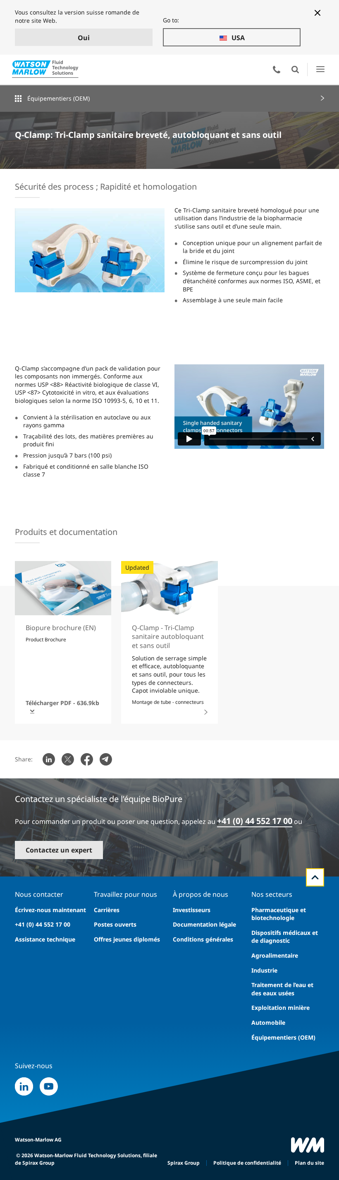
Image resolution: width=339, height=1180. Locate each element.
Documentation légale (204, 924)
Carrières (106, 910)
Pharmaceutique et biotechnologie (278, 914)
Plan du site (309, 1162)
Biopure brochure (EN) (61, 627)
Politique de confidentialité (247, 1162)
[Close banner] (317, 12)
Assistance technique (45, 939)
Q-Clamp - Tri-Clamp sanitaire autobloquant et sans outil (168, 636)
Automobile (268, 1022)
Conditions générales (203, 939)
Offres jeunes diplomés (127, 939)
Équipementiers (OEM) (58, 98)
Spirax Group (183, 1162)
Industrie (264, 970)
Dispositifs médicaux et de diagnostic (284, 937)
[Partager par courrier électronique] (106, 759)
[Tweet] (68, 759)
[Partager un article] (49, 759)
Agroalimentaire (274, 955)
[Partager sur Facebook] (87, 759)
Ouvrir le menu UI (320, 69)
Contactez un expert (59, 850)
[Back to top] (315, 877)
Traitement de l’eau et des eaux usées (282, 989)
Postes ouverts (115, 924)
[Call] (276, 69)
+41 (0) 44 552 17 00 (254, 820)
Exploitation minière (280, 1007)
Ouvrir (295, 69)
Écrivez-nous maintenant (50, 910)
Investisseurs (191, 910)
